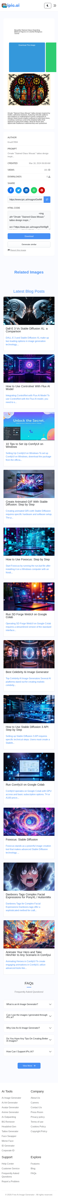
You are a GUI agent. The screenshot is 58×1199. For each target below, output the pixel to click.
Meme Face (8, 1141)
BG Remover (8, 1122)
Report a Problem (10, 1181)
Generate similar (29, 244)
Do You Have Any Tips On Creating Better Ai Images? (27, 1039)
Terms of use (37, 1122)
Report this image (18, 250)
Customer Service (11, 1168)
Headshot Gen (9, 1126)
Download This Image (27, 45)
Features (35, 1164)
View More (27, 1066)
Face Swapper (9, 1136)
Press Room (37, 1112)
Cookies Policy (38, 1126)
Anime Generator (10, 1112)
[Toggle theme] (47, 5)
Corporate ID (8, 1150)
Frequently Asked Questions (10, 1175)
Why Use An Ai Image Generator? (23, 1028)
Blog (33, 1168)
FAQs (33, 1173)
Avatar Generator (10, 1107)
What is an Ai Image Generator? (22, 1004)
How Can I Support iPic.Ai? (20, 1051)
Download (29, 236)
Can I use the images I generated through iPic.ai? (26, 1016)
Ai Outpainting (9, 1117)
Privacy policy (38, 1117)
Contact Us (36, 1107)
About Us (35, 1098)
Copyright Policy (39, 1131)
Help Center (8, 1164)
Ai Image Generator (11, 1098)
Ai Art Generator (10, 1102)
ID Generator (8, 1146)
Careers (35, 1102)
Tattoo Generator (10, 1131)
